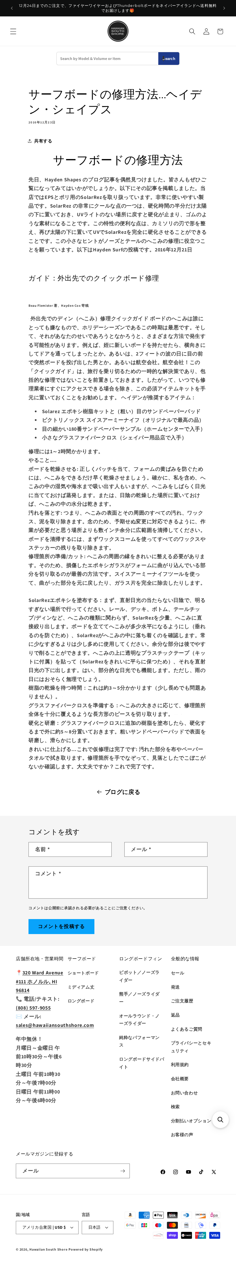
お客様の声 (182, 1134)
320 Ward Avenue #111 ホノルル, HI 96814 (39, 981)
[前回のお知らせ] (11, 8)
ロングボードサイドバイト (141, 1063)
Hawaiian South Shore (48, 1249)
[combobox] (107, 58)
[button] (13, 31)
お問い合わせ (184, 1093)
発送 (175, 987)
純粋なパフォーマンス (139, 1041)
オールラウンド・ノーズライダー (139, 1019)
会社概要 (180, 1078)
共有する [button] (43, 141)
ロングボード (81, 1001)
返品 (175, 1015)
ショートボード (83, 973)
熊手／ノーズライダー (139, 997)
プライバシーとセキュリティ (191, 1046)
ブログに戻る (122, 792)
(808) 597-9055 (33, 1007)
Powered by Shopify (85, 1249)
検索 (175, 1106)
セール (177, 973)
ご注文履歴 (182, 1001)
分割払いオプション (191, 1120)
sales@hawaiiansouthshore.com (55, 1025)
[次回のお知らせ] (224, 8)
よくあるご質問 (187, 1029)
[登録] (123, 1171)
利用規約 (180, 1064)
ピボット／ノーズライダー (139, 976)
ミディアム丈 (81, 987)
